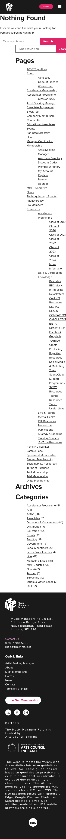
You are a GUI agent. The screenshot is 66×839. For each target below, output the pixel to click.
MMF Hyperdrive (37, 188)
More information (56, 266)
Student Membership (39, 459)
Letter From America (39, 552)
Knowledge (45, 277)
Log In (46, 6)
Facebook (55, 332)
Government (34, 544)
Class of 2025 (46, 99)
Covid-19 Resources (55, 300)
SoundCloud (57, 374)
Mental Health (46, 417)
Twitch (53, 404)
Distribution (34, 527)
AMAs (30, 514)
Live (29, 556)
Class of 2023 (54, 249)
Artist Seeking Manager (41, 103)
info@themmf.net (18, 647)
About (30, 73)
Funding (32, 539)
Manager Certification (40, 141)
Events (31, 129)
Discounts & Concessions (42, 522)
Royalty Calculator (38, 447)
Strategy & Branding (50, 434)
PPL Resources (47, 421)
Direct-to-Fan (57, 328)
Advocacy (44, 78)
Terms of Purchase (38, 468)
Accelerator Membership (42, 90)
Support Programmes (57, 381)
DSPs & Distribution (50, 273)
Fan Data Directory (38, 133)
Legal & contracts (37, 548)
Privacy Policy (35, 201)
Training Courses (48, 438)
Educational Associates (41, 124)
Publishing (55, 349)
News (30, 192)
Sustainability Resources (42, 464)
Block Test (33, 112)
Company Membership (41, 116)
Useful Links (56, 408)
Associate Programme (40, 107)
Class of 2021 (57, 235)
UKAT (30, 586)
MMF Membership (16, 672)
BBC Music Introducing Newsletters (57, 289)
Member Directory (49, 167)
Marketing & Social (38, 561)
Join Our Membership (23, 700)
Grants (53, 345)
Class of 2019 (57, 222)
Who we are (45, 86)
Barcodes (55, 281)
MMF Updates (35, 565)
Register (43, 175)
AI (28, 510)
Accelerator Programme (41, 95)
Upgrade (43, 184)
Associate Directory (50, 158)
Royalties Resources (55, 355)
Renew (42, 179)
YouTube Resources (50, 442)
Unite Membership (38, 481)
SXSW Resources (55, 389)
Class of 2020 (54, 228)
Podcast (31, 573)
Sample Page (35, 451)
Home (30, 137)
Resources (33, 209)
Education (33, 531)
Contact (10, 684)
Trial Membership (37, 472)
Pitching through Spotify (41, 196)
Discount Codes (48, 162)
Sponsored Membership (41, 455)
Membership (34, 145)
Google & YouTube (55, 338)
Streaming (33, 578)
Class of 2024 (54, 258)
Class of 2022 (54, 241)
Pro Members (35, 205)
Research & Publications (45, 427)
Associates (33, 518)
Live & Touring (46, 413)
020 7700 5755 (17, 643)
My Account (45, 171)
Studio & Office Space (40, 582)
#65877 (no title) (37, 69)
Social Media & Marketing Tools (57, 366)
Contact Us (33, 120)
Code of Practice (48, 82)
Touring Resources (55, 398)
